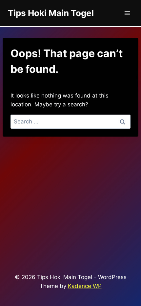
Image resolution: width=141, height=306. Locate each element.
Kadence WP (85, 286)
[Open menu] (127, 13)
